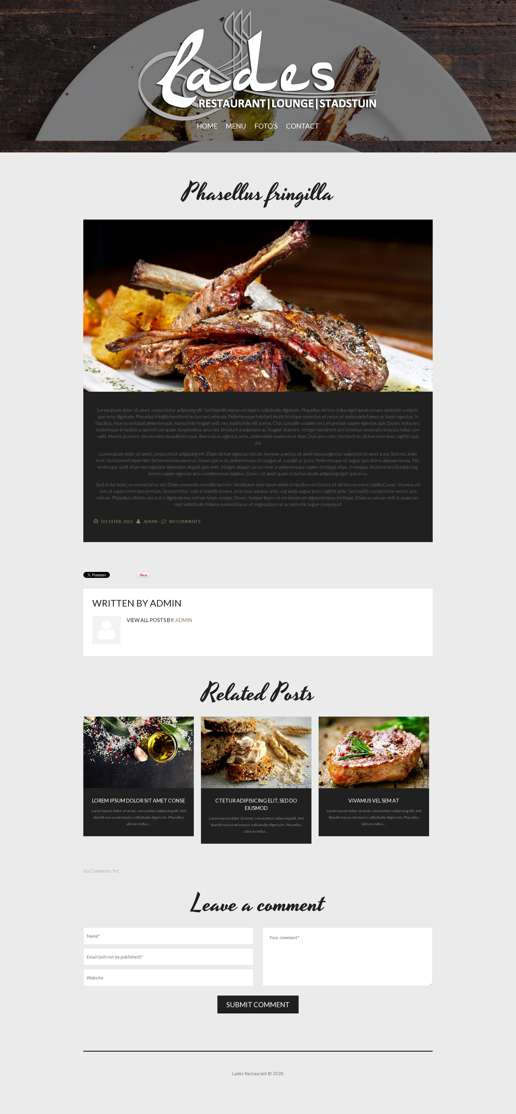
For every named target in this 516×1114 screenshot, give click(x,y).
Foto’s (266, 126)
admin (150, 521)
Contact (302, 126)
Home (207, 126)
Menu (236, 126)
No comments (185, 521)
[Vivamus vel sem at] (374, 752)
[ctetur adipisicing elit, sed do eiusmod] (256, 752)
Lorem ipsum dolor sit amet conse (138, 800)
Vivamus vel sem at (373, 800)
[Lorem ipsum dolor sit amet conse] (138, 752)
